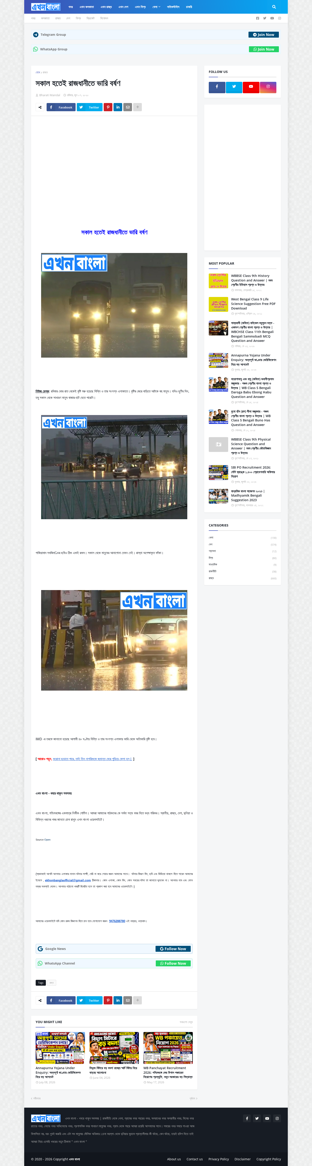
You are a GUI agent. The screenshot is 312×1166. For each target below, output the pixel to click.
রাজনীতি (242, 571)
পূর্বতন (192, 1098)
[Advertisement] (114, 154)
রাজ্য (58, 18)
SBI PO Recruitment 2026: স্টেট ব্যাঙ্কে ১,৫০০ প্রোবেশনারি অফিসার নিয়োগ (253, 471)
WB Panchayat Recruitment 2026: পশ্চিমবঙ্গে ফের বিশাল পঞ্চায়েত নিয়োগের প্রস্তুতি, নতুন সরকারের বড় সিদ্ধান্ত (168, 1072)
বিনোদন (104, 18)
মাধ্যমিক (242, 564)
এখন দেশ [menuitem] (123, 7)
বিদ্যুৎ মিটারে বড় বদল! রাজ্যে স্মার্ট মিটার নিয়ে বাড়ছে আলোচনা (113, 1070)
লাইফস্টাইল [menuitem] (173, 7)
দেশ (68, 18)
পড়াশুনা (242, 551)
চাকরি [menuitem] (189, 7)
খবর (33, 18)
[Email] (127, 107)
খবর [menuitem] (71, 7)
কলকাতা (45, 18)
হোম (38, 72)
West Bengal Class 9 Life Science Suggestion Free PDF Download (253, 303)
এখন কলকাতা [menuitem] (87, 7)
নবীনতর (36, 1098)
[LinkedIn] (118, 107)
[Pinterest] (108, 107)
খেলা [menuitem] (155, 7)
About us (174, 1159)
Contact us (195, 1159)
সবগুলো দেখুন (186, 1022)
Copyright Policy (268, 1159)
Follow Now (175, 948)
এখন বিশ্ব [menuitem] (140, 7)
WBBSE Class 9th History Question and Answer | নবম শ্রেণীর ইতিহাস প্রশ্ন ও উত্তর (251, 280)
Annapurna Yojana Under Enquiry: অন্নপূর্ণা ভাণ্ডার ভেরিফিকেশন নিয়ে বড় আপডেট (58, 1072)
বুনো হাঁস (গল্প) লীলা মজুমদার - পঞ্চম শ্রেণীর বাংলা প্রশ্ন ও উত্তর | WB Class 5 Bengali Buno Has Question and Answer (251, 418)
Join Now (266, 34)
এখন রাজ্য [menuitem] (106, 7)
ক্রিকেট (91, 18)
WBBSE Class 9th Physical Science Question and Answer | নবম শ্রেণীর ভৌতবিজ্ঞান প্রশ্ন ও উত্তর (251, 446)
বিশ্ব (78, 18)
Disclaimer (243, 1159)
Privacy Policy (219, 1159)
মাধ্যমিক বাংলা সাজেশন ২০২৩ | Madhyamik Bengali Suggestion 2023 (248, 495)
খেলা (242, 537)
